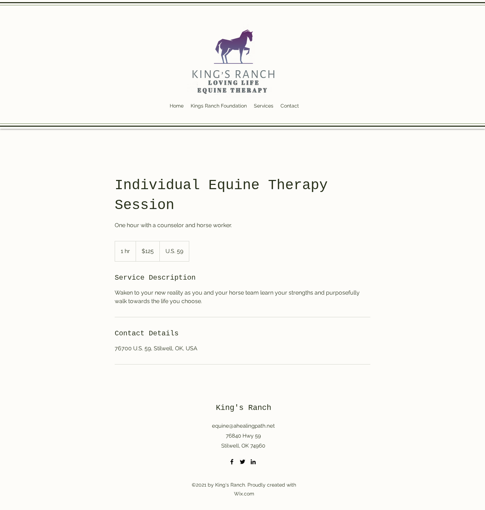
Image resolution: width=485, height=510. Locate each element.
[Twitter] (242, 461)
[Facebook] (231, 461)
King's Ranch (243, 408)
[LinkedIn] (253, 461)
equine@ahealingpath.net (243, 426)
